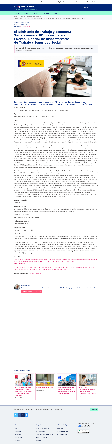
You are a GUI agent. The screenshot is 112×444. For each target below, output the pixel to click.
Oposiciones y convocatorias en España (29, 16)
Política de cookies (62, 434)
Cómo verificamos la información (79, 2)
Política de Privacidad (62, 431)
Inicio (15, 16)
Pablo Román (25, 285)
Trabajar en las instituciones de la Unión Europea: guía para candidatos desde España (87, 390)
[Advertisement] (56, 311)
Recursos (55, 13)
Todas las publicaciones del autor (31, 291)
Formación (36, 13)
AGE (21, 26)
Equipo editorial (62, 2)
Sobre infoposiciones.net (48, 2)
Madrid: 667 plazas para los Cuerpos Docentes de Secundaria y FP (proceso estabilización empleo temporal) (23, 391)
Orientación (26, 13)
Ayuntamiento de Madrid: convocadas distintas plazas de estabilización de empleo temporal (66, 390)
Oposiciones (46, 13)
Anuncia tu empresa (41, 437)
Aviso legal (60, 428)
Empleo (17, 13)
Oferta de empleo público (44, 387)
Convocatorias (26, 26)
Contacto (94, 2)
